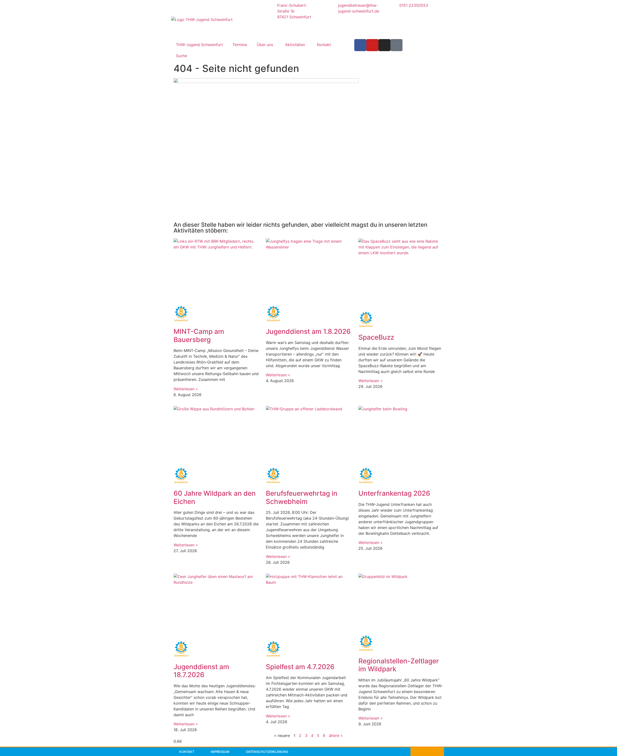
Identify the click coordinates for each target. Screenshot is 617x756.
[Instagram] (384, 45)
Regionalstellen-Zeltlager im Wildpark (398, 665)
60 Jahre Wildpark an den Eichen (215, 497)
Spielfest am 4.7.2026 (300, 667)
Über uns (265, 44)
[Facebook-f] (360, 45)
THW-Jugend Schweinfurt (199, 44)
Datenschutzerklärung (267, 752)
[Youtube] (372, 45)
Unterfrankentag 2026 (394, 493)
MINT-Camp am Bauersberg (199, 335)
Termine (240, 44)
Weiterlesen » (186, 388)
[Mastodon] (396, 45)
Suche (181, 55)
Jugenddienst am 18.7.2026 (201, 671)
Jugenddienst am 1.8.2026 (308, 331)
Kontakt (324, 44)
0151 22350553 (413, 5)
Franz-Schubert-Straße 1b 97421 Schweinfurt (294, 11)
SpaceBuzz (376, 337)
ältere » (336, 735)
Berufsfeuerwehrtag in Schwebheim (301, 497)
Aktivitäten (295, 44)
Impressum (220, 752)
